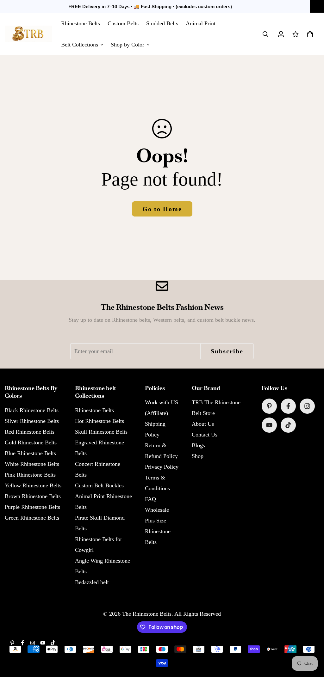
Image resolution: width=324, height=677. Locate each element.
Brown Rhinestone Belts (33, 496)
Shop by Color (127, 44)
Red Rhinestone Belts (29, 432)
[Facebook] (288, 406)
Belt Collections (79, 44)
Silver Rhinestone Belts (32, 421)
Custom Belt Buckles (99, 485)
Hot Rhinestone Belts (99, 421)
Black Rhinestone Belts (32, 410)
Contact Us (204, 434)
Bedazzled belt (92, 582)
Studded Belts (162, 23)
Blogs (198, 445)
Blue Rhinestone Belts (30, 453)
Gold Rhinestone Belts (31, 442)
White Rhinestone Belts (32, 464)
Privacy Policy (161, 467)
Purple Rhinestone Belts (32, 507)
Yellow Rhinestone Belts (33, 485)
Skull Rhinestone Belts (101, 432)
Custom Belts (123, 23)
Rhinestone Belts (80, 23)
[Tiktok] (288, 425)
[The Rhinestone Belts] (28, 34)
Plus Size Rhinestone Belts (158, 531)
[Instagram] (307, 406)
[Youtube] (269, 425)
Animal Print (200, 23)
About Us (203, 424)
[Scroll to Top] (311, 642)
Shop (197, 456)
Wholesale (157, 510)
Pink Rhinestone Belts (30, 475)
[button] (310, 34)
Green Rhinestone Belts (32, 518)
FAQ (150, 499)
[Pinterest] (269, 406)
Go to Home (162, 208)
